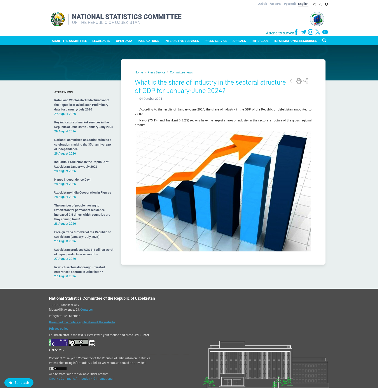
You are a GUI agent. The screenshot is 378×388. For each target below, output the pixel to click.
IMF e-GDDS (260, 41)
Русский (290, 3)
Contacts (86, 309)
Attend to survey (280, 33)
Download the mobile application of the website (82, 322)
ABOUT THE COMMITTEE (69, 41)
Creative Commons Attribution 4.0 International (81, 378)
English (303, 3)
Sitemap (74, 316)
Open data (124, 41)
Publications (148, 41)
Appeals (239, 41)
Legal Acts (101, 41)
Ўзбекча (275, 3)
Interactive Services (182, 41)
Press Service (216, 41)
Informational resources (295, 41)
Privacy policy (58, 328)
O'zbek (262, 3)
